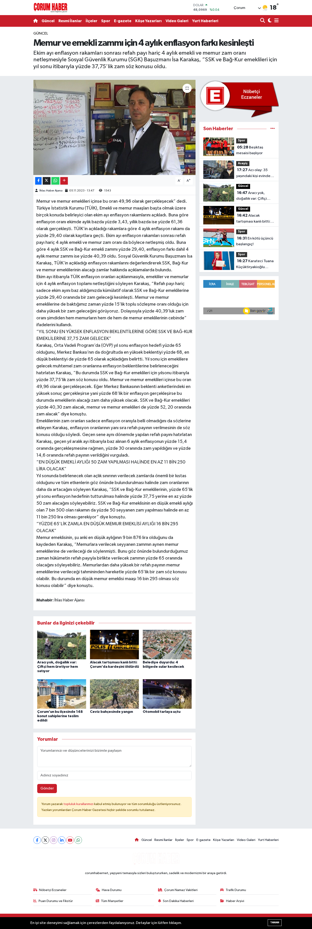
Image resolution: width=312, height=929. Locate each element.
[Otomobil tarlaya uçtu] (167, 694)
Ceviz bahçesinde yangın (111, 712)
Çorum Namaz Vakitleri (181, 890)
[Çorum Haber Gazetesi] (50, 7)
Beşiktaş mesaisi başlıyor (249, 150)
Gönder (47, 788)
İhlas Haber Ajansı (51, 190)
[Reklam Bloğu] (239, 99)
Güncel (48, 21)
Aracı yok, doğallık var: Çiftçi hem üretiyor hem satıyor (57, 666)
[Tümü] (272, 129)
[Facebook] (37, 840)
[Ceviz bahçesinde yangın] (114, 694)
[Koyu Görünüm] (269, 21)
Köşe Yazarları (148, 21)
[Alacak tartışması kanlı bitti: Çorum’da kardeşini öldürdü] (114, 644)
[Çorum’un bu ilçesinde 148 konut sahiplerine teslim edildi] (61, 694)
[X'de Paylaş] (46, 181)
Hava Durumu (112, 890)
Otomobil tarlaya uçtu (161, 712)
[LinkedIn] (62, 840)
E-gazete (122, 21)
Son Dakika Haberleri (178, 901)
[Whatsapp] (78, 840)
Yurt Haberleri (205, 21)
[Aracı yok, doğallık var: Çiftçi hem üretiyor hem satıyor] (61, 644)
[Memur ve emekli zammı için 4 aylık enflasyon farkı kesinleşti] (114, 127)
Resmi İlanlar (70, 21)
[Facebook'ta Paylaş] (38, 181)
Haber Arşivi (235, 901)
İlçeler (91, 21)
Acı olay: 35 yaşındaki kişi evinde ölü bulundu (253, 173)
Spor (105, 21)
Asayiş (243, 163)
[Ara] (263, 21)
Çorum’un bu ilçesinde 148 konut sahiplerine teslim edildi (60, 716)
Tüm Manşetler (112, 901)
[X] (45, 840)
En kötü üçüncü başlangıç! (254, 241)
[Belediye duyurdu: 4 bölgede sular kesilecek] (167, 644)
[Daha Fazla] (64, 181)
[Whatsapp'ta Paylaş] (55, 181)
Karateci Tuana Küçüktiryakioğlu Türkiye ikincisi (255, 264)
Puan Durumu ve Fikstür (56, 901)
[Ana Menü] (275, 21)
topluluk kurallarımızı (78, 804)
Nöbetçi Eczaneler (52, 890)
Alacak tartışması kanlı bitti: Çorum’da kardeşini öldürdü (253, 218)
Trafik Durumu (236, 890)
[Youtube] (70, 840)
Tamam (274, 922)
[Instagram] (53, 840)
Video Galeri (177, 21)
